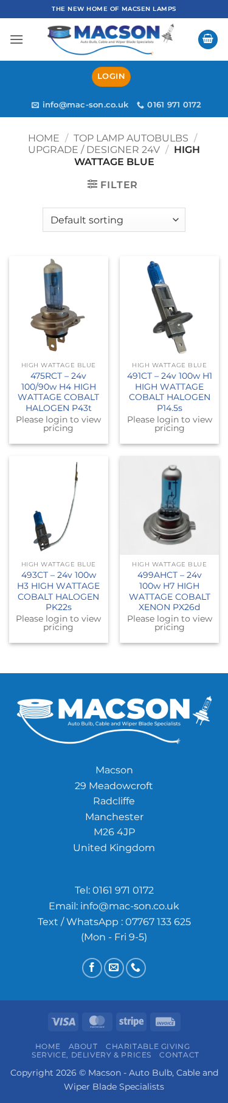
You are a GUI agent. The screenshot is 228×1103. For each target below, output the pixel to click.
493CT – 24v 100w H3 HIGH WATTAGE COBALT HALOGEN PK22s (58, 591)
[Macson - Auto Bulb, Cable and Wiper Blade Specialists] (110, 39)
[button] (16, 39)
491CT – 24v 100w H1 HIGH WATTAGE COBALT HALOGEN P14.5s (169, 392)
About (83, 1046)
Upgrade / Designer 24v (94, 149)
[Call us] (136, 968)
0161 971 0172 (123, 890)
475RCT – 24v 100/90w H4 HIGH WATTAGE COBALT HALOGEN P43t (58, 392)
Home (44, 138)
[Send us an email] (114, 968)
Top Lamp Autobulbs (131, 138)
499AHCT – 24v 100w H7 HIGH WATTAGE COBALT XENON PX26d (169, 591)
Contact (179, 1054)
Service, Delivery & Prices (91, 1054)
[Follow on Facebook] (92, 968)
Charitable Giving (148, 1046)
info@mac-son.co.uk (129, 906)
